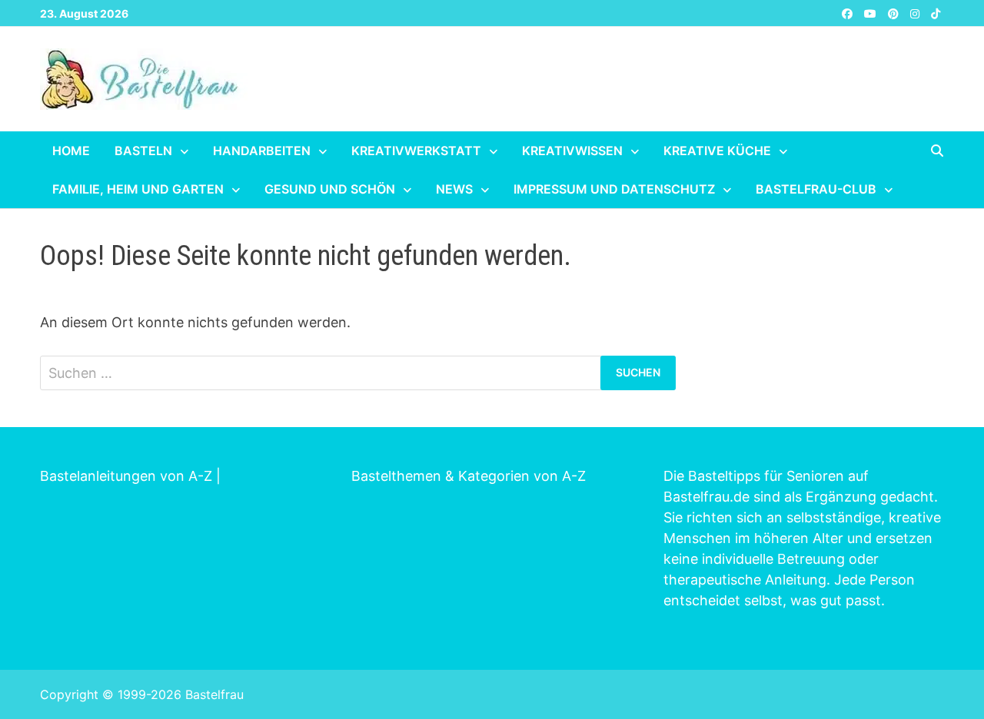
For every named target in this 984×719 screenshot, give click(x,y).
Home (71, 150)
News (454, 189)
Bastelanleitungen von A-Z (126, 476)
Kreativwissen (572, 150)
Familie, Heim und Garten (138, 189)
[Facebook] (849, 13)
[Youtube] (872, 13)
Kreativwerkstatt (416, 150)
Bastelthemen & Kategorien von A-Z (468, 476)
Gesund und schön (329, 189)
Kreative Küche (717, 150)
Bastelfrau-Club (816, 189)
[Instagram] (916, 13)
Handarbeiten (262, 150)
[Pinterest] (895, 13)
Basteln (143, 150)
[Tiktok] (935, 13)
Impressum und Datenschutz (614, 189)
